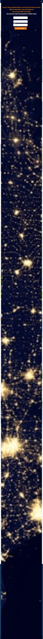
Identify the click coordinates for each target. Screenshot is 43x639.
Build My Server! (20, 28)
